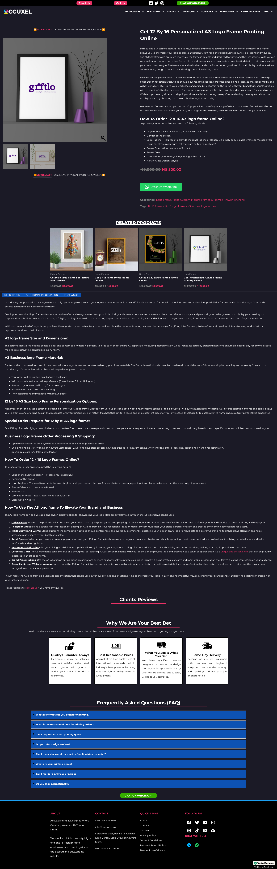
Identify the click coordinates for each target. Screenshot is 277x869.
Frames (171, 11)
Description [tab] (12, 295)
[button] (103, 92)
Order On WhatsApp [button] (164, 186)
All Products (132, 11)
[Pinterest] (189, 830)
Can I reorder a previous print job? (56, 773)
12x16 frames (156, 206)
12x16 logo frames (176, 206)
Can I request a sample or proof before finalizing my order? (71, 754)
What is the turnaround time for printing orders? (65, 724)
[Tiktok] (197, 830)
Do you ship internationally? (52, 783)
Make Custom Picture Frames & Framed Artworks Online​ (208, 199)
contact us (31, 587)
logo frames (208, 206)
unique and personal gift (234, 551)
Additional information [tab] (42, 295)
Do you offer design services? (53, 744)
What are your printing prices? (54, 764)
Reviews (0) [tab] (71, 295)
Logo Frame (163, 199)
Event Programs (250, 11)
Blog (266, 11)
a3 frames (194, 206)
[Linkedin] (205, 830)
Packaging (189, 11)
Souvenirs (207, 11)
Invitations (154, 11)
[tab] (138, 715)
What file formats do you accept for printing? (62, 714)
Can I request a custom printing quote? (59, 734)
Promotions (227, 11)
